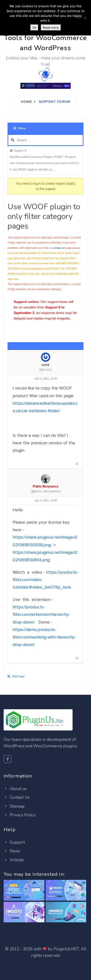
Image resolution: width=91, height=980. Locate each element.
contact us (59, 247)
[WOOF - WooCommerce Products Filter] (66, 912)
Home (26, 101)
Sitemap (17, 806)
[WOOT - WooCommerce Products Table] (24, 912)
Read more (51, 27)
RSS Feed (18, 676)
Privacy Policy (22, 815)
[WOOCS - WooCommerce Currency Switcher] (24, 890)
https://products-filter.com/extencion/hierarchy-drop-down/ (41, 614)
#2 (76, 658)
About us (18, 789)
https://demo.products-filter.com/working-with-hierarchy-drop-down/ (44, 637)
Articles (16, 860)
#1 (76, 463)
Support (17, 842)
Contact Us (19, 797)
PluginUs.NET (66, 949)
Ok (34, 27)
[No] (85, 17)
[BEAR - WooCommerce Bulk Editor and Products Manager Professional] (66, 890)
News (14, 851)
